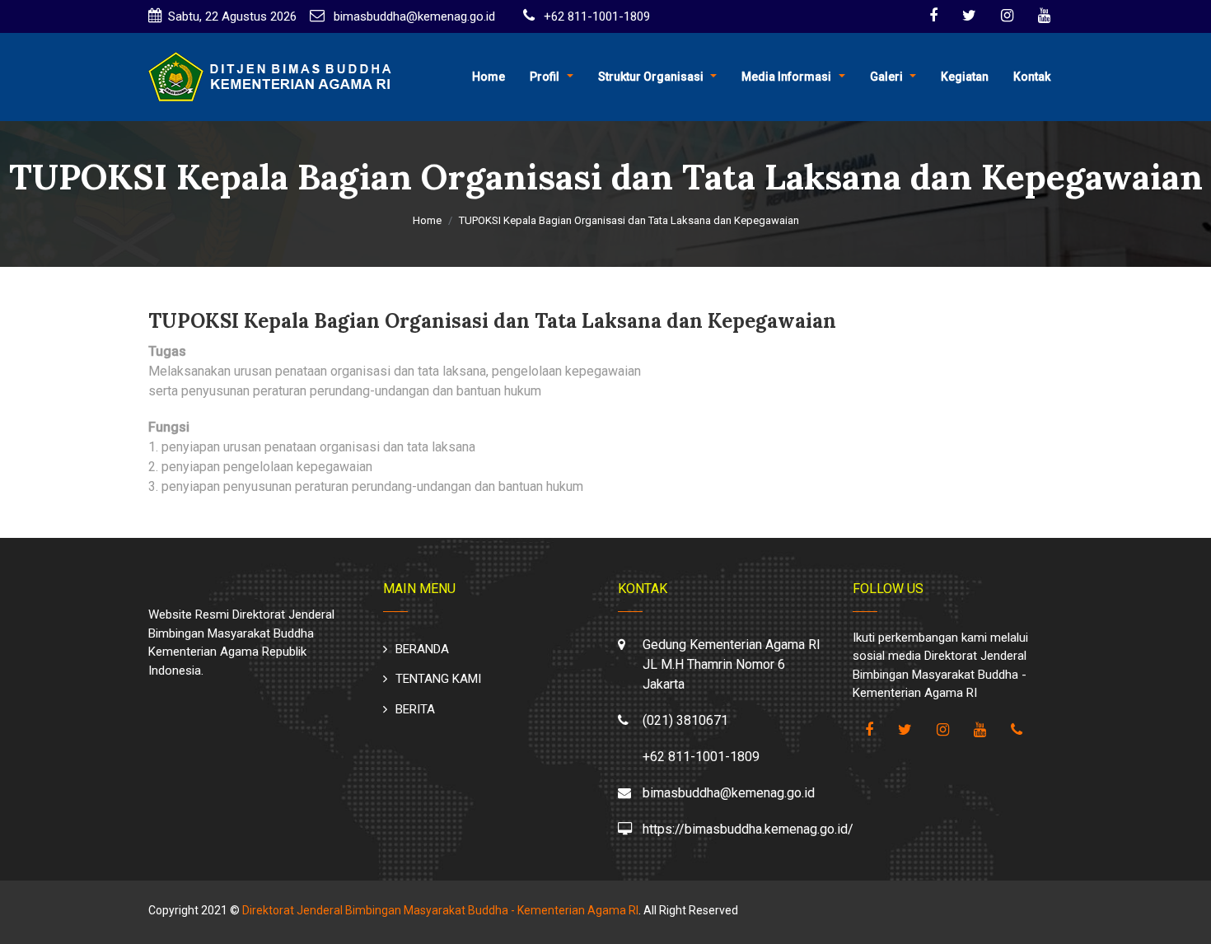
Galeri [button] (886, 76)
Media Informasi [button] (786, 76)
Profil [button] (544, 76)
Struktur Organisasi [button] (651, 76)
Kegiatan (965, 76)
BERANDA (422, 649)
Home (488, 76)
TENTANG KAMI (438, 678)
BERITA (415, 709)
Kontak (1031, 76)
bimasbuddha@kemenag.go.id (412, 16)
